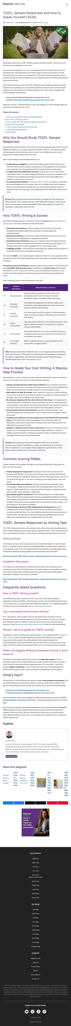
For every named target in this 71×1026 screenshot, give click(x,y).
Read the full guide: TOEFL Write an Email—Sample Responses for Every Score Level (34, 556)
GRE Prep (35, 858)
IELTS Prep (35, 881)
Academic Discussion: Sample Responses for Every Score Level (30, 100)
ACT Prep (36, 871)
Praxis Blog (35, 942)
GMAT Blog (35, 913)
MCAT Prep (35, 893)
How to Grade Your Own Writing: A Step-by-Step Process (27, 122)
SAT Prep (35, 867)
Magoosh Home (35, 958)
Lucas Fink (9, 22)
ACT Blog (35, 922)
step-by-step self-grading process (30, 624)
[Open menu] (67, 4)
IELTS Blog (35, 926)
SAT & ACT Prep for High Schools (35, 876)
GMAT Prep (35, 862)
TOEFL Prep (35, 885)
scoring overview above (42, 606)
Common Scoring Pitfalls (15, 124)
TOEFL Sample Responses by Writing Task (22, 127)
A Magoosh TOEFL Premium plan (40, 182)
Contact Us (35, 979)
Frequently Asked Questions (17, 130)
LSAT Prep (35, 889)
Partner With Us (35, 974)
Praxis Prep (35, 897)
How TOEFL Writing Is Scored (17, 119)
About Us (35, 962)
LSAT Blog (35, 934)
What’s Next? (11, 132)
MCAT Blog (35, 938)
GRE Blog (35, 909)
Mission (35, 970)
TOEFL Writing (43, 22)
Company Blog (35, 946)
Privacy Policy (35, 966)
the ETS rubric (25, 70)
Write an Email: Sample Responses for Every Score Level (28, 97)
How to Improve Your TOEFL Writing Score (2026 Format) (50, 783)
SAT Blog (35, 918)
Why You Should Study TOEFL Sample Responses (24, 117)
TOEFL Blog (35, 930)
